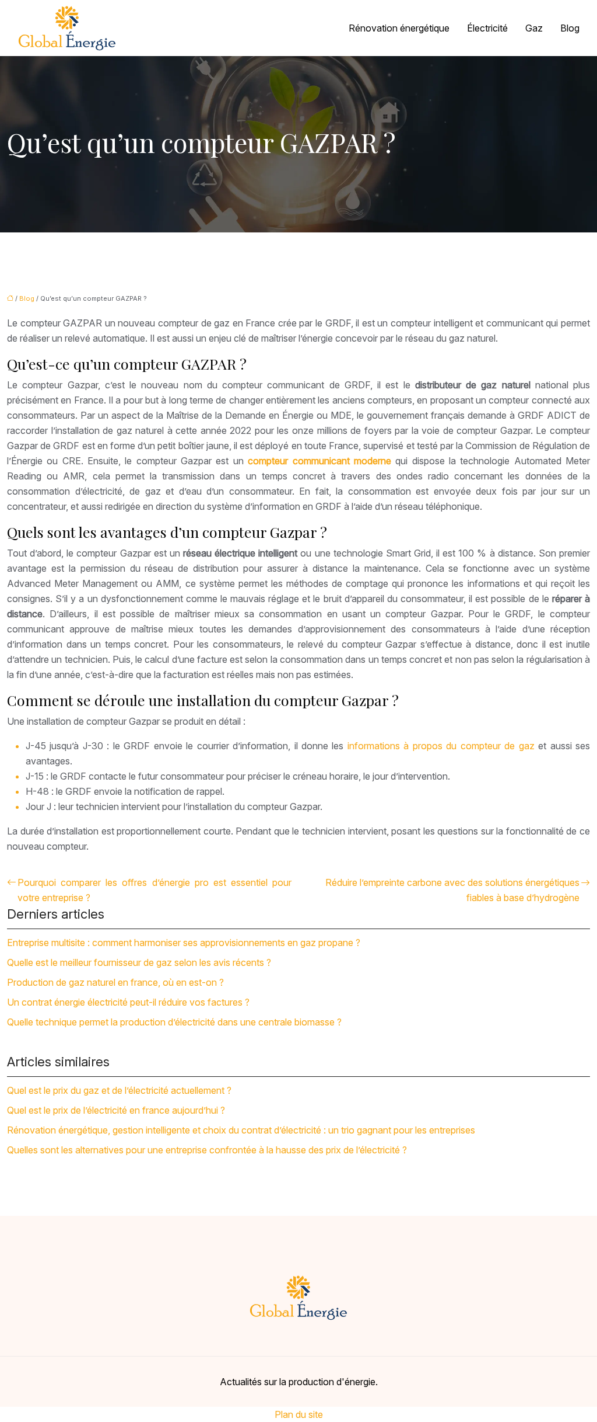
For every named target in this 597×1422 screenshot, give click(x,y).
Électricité (487, 28)
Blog (570, 28)
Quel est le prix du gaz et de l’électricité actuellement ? (119, 1090)
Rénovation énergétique (399, 28)
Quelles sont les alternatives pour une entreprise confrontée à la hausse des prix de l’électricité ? (207, 1150)
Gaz (534, 28)
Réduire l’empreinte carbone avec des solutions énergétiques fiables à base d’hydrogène (452, 890)
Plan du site (299, 1414)
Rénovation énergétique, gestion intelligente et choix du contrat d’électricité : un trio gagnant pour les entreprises (241, 1130)
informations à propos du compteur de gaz (441, 746)
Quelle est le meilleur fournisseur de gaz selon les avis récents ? (139, 962)
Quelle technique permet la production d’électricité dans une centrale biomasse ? (174, 1022)
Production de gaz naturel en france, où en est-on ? (115, 982)
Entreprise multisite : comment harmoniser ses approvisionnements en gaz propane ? (183, 942)
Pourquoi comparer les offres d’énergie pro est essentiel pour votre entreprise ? (154, 890)
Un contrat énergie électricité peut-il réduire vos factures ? (128, 1002)
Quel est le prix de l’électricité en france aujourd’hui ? (116, 1110)
